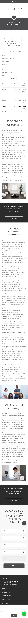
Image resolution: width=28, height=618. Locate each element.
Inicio (5, 27)
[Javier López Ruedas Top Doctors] (7, 592)
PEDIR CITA (14, 218)
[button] (24, 613)
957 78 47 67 (6, 603)
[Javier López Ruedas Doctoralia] (6, 595)
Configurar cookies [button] (20, 613)
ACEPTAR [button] (14, 615)
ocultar (17, 39)
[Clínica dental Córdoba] (14, 9)
